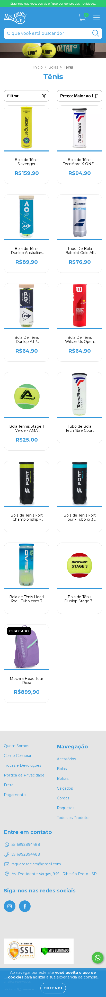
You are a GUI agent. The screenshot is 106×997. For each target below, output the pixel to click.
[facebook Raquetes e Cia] (25, 906)
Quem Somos (16, 745)
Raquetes (65, 808)
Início (38, 67)
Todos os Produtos (73, 817)
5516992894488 (26, 844)
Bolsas (62, 778)
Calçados (65, 788)
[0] (82, 18)
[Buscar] (96, 33)
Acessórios (66, 759)
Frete (9, 785)
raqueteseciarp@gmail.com (36, 864)
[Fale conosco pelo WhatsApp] (97, 958)
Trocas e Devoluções (22, 765)
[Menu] (96, 17)
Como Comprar (17, 755)
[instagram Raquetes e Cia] (9, 906)
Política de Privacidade (24, 775)
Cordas (63, 798)
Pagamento (15, 794)
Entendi (53, 988)
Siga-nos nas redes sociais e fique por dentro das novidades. (53, 3)
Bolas (53, 67)
